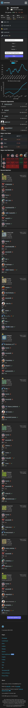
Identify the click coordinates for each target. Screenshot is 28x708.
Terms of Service (6, 673)
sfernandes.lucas (9, 498)
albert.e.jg (8, 566)
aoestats (18, 686)
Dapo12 (11, 269)
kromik (10, 412)
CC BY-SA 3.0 (15, 706)
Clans (3, 643)
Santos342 (12, 213)
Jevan (7, 463)
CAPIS (7, 213)
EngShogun (8, 264)
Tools (3, 662)
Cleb (9, 200)
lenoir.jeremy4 (9, 532)
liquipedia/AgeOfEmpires (19, 705)
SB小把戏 (8, 326)
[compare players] (26, 104)
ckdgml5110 (8, 594)
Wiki (6, 388)
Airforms (7, 445)
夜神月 (7, 310)
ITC (6, 406)
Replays (4, 648)
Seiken (7, 452)
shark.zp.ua (8, 527)
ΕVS (6, 411)
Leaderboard (5, 640)
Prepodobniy (8, 360)
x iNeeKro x (8, 560)
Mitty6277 (8, 365)
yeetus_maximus (9, 548)
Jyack (11, 326)
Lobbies (4, 646)
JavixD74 (7, 218)
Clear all (6, 57)
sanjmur (7, 287)
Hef (6, 259)
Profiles (3, 659)
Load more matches (13, 617)
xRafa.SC (8, 493)
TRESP (7, 269)
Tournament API (5, 670)
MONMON (8, 605)
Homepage (4, 638)
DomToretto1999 (9, 246)
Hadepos (7, 223)
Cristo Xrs (8, 303)
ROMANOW (8, 184)
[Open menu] (26, 2)
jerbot (7, 686)
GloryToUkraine (9, 292)
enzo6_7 (7, 610)
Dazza (7, 195)
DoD (7, 200)
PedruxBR (8, 458)
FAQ (3, 665)
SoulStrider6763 (9, 207)
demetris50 (8, 189)
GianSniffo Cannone (10, 417)
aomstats (7, 2)
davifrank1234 (9, 371)
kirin (6, 321)
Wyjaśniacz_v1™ (10, 344)
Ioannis (7, 241)
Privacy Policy (5, 675)
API (2, 667)
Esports (3, 651)
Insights (3, 657)
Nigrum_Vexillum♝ (13, 406)
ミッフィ (7, 316)
